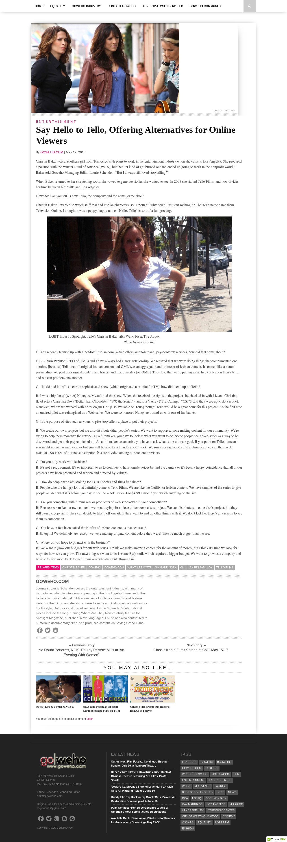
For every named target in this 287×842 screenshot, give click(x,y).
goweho (95, 567)
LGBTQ (196, 798)
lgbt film (222, 822)
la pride (221, 786)
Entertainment (193, 780)
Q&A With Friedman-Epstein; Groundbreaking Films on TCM (101, 708)
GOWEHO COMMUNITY (205, 6)
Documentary (215, 798)
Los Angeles (216, 804)
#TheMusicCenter (221, 810)
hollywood (220, 774)
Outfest (212, 768)
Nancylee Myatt (139, 567)
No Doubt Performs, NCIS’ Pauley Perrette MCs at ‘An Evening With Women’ (81, 652)
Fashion (188, 828)
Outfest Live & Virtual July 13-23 (55, 706)
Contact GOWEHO (122, 6)
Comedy (229, 816)
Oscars (188, 822)
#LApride (236, 804)
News (232, 792)
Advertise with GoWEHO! (162, 6)
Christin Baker (73, 567)
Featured (189, 762)
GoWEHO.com (114, 567)
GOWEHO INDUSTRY (86, 6)
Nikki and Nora (166, 567)
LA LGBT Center (220, 780)
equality (204, 822)
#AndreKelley (193, 810)
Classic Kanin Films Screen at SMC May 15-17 (190, 650)
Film (236, 774)
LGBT (220, 792)
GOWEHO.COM (51, 152)
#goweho (224, 762)
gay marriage (192, 804)
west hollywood (195, 774)
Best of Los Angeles (197, 792)
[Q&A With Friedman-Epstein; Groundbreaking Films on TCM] (105, 701)
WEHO (186, 786)
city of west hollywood (200, 816)
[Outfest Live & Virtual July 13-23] (58, 701)
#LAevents (202, 786)
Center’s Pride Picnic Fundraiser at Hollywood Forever (150, 708)
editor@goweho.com (49, 796)
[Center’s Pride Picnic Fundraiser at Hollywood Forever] (152, 701)
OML (183, 567)
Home (39, 6)
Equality (57, 6)
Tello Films (224, 567)
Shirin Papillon (201, 567)
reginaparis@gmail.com (51, 808)
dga (185, 798)
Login (90, 718)
